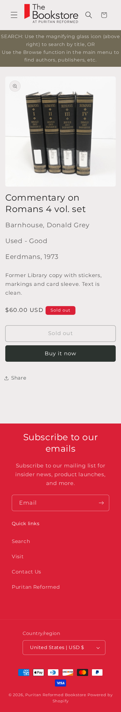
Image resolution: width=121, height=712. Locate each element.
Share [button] (18, 378)
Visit (18, 556)
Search (21, 541)
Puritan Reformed (36, 587)
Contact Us (26, 572)
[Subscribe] (101, 503)
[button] (14, 15)
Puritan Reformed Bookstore (55, 694)
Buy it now (61, 353)
